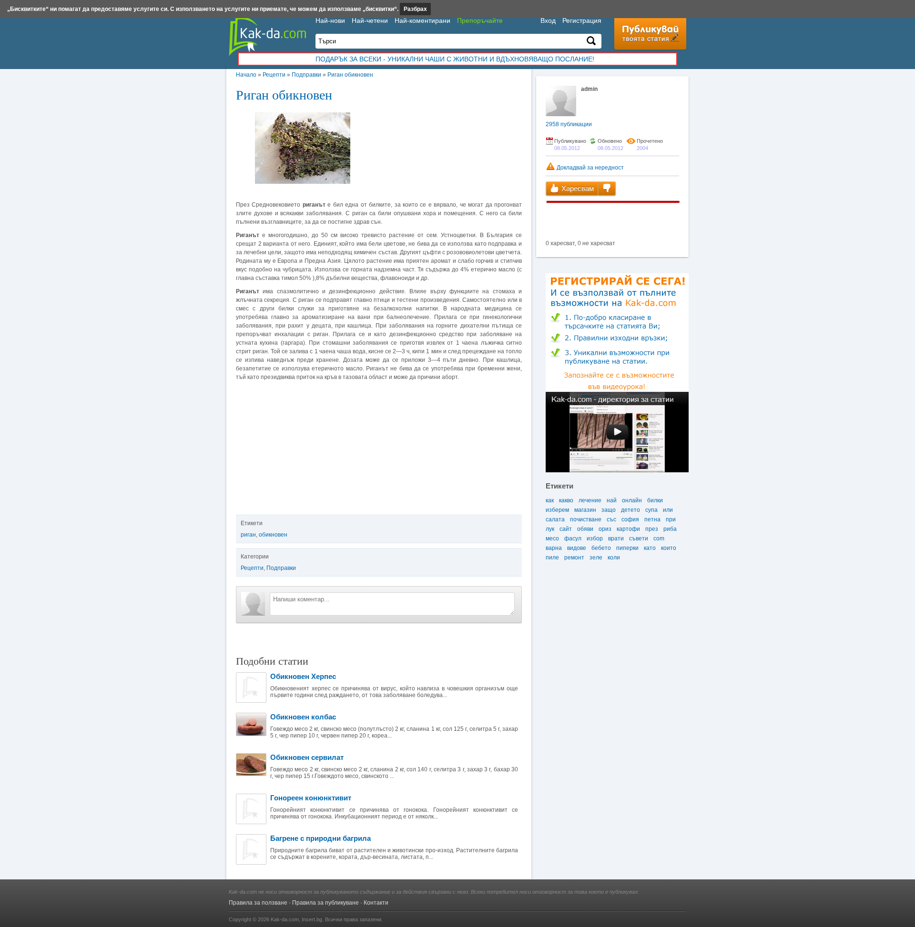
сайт (565, 529)
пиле (552, 557)
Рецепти (274, 74)
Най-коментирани (422, 20)
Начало (246, 74)
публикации (569, 124)
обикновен (273, 534)
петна (652, 519)
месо (552, 538)
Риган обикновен (350, 74)
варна (554, 548)
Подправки (306, 74)
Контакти (376, 902)
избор (595, 538)
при (671, 519)
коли (614, 557)
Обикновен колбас (303, 717)
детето (630, 510)
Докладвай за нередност (589, 167)
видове (576, 548)
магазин (585, 510)
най (612, 500)
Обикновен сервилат (307, 757)
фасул (572, 538)
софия (630, 519)
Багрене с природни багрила (320, 838)
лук (550, 529)
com (658, 538)
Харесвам (576, 188)
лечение (590, 500)
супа (651, 510)
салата (555, 519)
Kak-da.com (285, 919)
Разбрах (415, 9)
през (651, 529)
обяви (585, 529)
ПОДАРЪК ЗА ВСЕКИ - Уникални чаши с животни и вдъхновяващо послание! (454, 59)
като (650, 548)
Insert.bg (312, 919)
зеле (596, 557)
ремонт (574, 557)
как (550, 500)
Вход (548, 20)
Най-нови (330, 20)
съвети (638, 538)
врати (616, 538)
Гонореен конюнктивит (310, 798)
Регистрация (581, 20)
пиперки (627, 548)
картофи (628, 529)
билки (655, 500)
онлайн (632, 500)
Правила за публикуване (325, 902)
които (668, 548)
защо (608, 510)
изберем (557, 510)
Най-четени (370, 20)
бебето (601, 548)
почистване (585, 519)
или (668, 510)
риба (670, 529)
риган (248, 534)
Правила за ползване (258, 902)
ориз (605, 529)
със (611, 519)
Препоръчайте (480, 20)
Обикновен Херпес (303, 676)
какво (566, 500)
